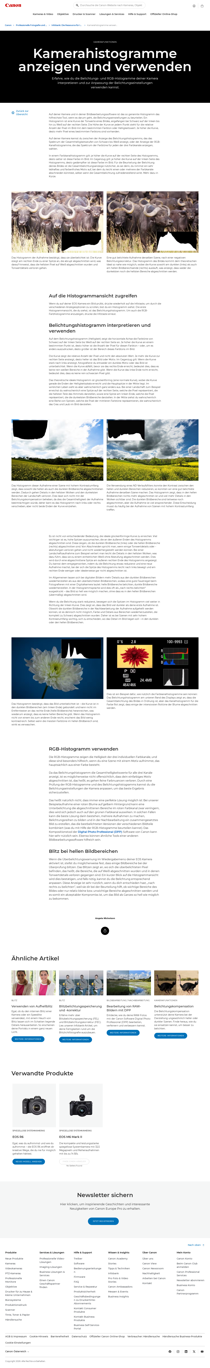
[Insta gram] (178, 1351)
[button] (74, 1163)
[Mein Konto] (194, 6)
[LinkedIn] (186, 1351)
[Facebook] (170, 1351)
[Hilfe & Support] (147, 14)
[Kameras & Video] (54, 14)
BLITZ (14, 1000)
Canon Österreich (16, 1351)
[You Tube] (202, 1351)
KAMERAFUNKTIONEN (105, 42)
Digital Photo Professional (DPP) (100, 831)
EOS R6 (17, 1137)
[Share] (105, 931)
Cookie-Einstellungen (18, 1342)
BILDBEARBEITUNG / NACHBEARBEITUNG (128, 1000)
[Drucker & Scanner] (96, 14)
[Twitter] (194, 1351)
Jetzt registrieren (103, 1221)
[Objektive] (70, 14)
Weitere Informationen (28, 1039)
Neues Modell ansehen (29, 1162)
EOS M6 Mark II (70, 1137)
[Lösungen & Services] (125, 14)
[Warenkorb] (202, 6)
